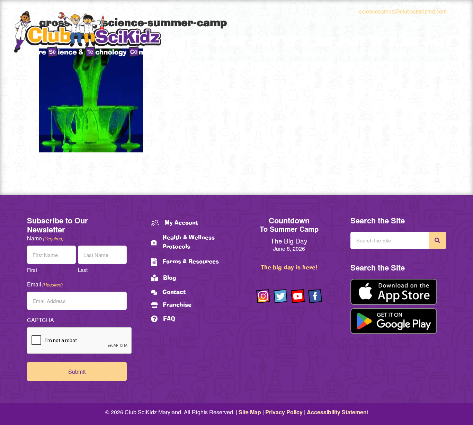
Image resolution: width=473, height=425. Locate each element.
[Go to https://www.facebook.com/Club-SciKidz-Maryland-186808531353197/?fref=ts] (315, 296)
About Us (359, 54)
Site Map (250, 412)
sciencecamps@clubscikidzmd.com (403, 11)
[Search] (437, 240)
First (32, 269)
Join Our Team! (419, 54)
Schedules (314, 54)
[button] (285, 54)
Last (83, 269)
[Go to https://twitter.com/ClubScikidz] (280, 296)
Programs (262, 54)
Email (45, 284)
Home (222, 54)
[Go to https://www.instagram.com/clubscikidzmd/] (263, 296)
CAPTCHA (40, 320)
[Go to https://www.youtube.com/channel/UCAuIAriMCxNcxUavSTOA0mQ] (298, 296)
